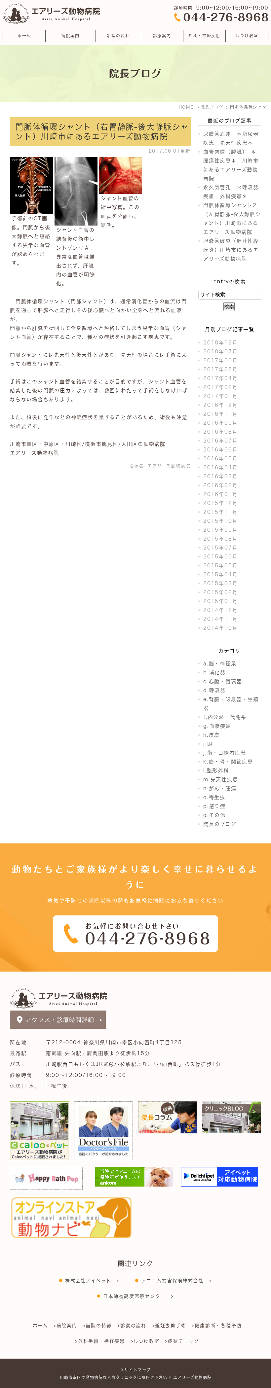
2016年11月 (220, 413)
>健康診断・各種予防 (217, 1325)
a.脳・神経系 (220, 663)
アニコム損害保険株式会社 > (176, 1280)
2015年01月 (220, 601)
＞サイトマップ (135, 1370)
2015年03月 (220, 583)
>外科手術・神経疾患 (100, 1341)
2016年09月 (220, 422)
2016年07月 (220, 440)
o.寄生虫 (214, 797)
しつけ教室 (247, 36)
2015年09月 (220, 529)
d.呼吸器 (214, 690)
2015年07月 (220, 547)
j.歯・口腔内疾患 (224, 752)
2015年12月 (220, 503)
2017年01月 (220, 396)
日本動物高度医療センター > (138, 1296)
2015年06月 (220, 556)
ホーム (24, 36)
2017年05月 (220, 369)
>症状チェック (182, 1341)
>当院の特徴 (97, 1325)
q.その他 (214, 815)
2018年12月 (220, 342)
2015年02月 (220, 592)
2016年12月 (220, 405)
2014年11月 (220, 619)
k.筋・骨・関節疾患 (228, 761)
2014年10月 (220, 627)
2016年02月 (220, 485)
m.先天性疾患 (220, 779)
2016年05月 (220, 458)
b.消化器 (214, 672)
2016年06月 (220, 449)
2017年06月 (220, 360)
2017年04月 (220, 378)
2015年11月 (220, 512)
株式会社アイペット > (92, 1280)
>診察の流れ (131, 1325)
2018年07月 (220, 351)
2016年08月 (220, 431)
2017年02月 (220, 387)
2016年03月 (220, 476)
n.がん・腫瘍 (220, 788)
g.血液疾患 (217, 726)
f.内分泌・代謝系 (225, 717)
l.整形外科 (216, 770)
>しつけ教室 (145, 1341)
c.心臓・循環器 (222, 681)
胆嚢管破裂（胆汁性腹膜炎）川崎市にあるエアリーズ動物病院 (231, 249)
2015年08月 (220, 538)
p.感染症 (214, 806)
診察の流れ (118, 36)
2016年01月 (220, 494)
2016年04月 (220, 467)
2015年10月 (220, 520)
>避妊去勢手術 (169, 1325)
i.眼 (208, 743)
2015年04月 (220, 574)
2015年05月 (220, 565)
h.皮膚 (211, 734)
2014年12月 (220, 610)
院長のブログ (219, 824)
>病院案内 (65, 1325)
